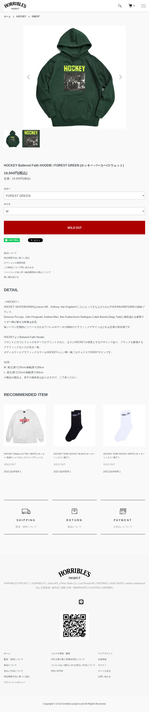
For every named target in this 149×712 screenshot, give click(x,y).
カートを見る (104, 671)
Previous (29, 77)
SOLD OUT (75, 228)
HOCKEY (21, 16)
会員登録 (102, 659)
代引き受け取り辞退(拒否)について (68, 659)
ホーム (7, 16)
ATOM (60, 671)
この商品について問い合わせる (19, 267)
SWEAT (36, 16)
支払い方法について (13, 671)
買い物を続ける (11, 277)
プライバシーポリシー (14, 682)
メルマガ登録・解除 (60, 653)
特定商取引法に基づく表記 (16, 258)
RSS (53, 671)
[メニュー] (143, 6)
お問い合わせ (104, 676)
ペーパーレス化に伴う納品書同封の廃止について (27, 272)
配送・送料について (13, 659)
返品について (10, 253)
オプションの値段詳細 (14, 263)
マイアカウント (105, 653)
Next (120, 77)
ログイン (102, 665)
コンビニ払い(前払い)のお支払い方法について (73, 665)
